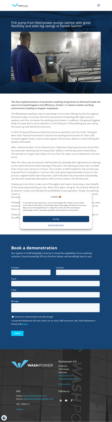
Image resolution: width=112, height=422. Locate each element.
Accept (56, 219)
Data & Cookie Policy (56, 225)
